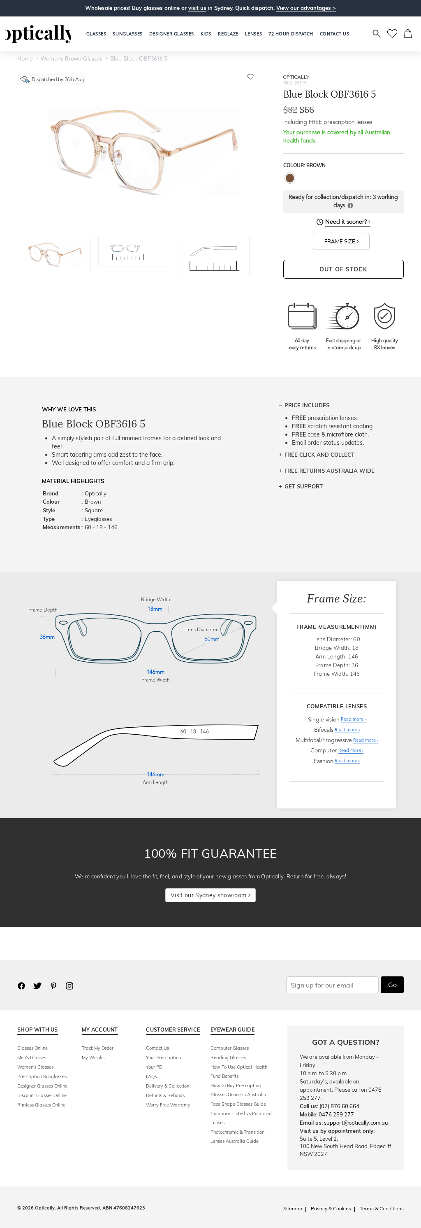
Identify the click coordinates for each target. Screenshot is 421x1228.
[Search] (377, 34)
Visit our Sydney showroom (209, 895)
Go (392, 985)
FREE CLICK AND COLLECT (319, 454)
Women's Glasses (35, 1067)
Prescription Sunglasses (42, 1076)
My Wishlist (94, 1057)
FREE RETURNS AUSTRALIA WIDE (330, 470)
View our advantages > (306, 8)
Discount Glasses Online (42, 1095)
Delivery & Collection (167, 1086)
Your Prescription (163, 1057)
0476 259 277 (336, 1114)
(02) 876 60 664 (339, 1106)
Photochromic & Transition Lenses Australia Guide (237, 1136)
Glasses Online (32, 1048)
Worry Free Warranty (168, 1105)
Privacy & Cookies (331, 1208)
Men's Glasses (31, 1057)
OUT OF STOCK (343, 269)
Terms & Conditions (382, 1208)
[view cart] (408, 34)
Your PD (154, 1067)
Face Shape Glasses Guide (238, 1104)
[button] (206, 34)
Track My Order (97, 1048)
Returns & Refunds (165, 1095)
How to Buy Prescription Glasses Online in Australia (238, 1090)
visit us (197, 8)
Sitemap (292, 1208)
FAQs (151, 1076)
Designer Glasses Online (42, 1086)
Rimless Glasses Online (41, 1105)
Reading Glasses (228, 1057)
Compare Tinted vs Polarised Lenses (241, 1118)
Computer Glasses (229, 1048)
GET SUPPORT (304, 486)
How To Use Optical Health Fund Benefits (238, 1071)
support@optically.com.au (356, 1122)
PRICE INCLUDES (307, 405)
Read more (353, 720)
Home (25, 59)
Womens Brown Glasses (71, 59)
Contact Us (157, 1048)
